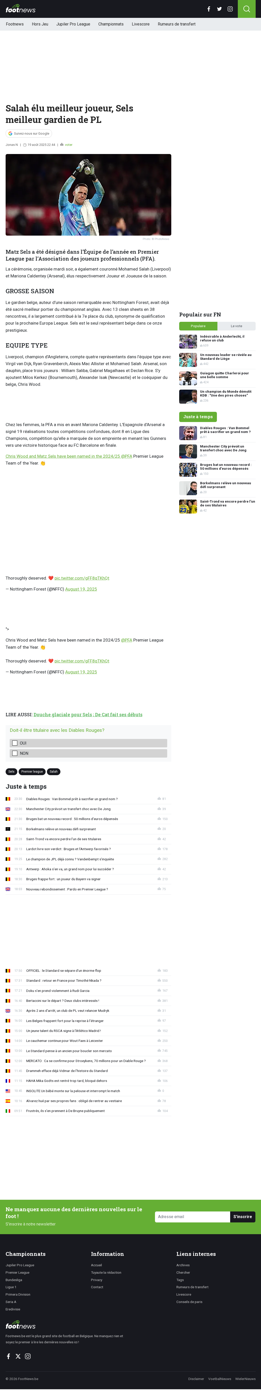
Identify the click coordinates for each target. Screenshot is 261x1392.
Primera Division (18, 1294)
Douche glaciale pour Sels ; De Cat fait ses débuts (88, 715)
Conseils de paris (189, 1302)
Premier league (32, 771)
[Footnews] (67, 1324)
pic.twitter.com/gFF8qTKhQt (82, 578)
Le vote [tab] (236, 326)
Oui (23, 743)
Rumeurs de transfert (176, 24)
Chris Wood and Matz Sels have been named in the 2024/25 (63, 456)
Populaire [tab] (198, 326)
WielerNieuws (245, 1379)
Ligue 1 (11, 1287)
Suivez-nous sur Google (31, 133)
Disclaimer (196, 1379)
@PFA (126, 456)
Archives (183, 1265)
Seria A (11, 1302)
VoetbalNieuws (219, 1379)
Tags (180, 1280)
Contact (97, 1287)
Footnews (15, 24)
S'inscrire (242, 1216)
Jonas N (12, 145)
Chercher (183, 1272)
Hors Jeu (40, 24)
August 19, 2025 (81, 589)
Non (24, 753)
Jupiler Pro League (73, 24)
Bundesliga (14, 1280)
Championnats (111, 24)
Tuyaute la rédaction (106, 1272)
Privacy (96, 1280)
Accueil (96, 1265)
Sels (11, 771)
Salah (54, 771)
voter (68, 145)
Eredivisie (13, 1309)
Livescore (141, 24)
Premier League (17, 1272)
